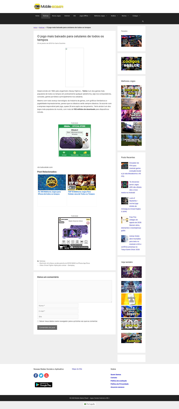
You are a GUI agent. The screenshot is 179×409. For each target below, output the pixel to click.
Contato (114, 378)
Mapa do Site (77, 369)
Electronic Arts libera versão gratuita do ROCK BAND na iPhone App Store (65, 263)
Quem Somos (116, 374)
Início (35, 27)
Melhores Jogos (99, 16)
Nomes (124, 16)
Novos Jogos (56, 16)
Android (67, 16)
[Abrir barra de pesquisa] (142, 21)
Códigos (135, 16)
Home (37, 16)
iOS (74, 16)
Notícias (45, 16)
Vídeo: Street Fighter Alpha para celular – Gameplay (57, 265)
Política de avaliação (119, 381)
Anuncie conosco (117, 387)
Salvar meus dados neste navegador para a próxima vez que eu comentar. (68, 321)
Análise (113, 16)
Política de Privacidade (120, 384)
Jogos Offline (83, 16)
